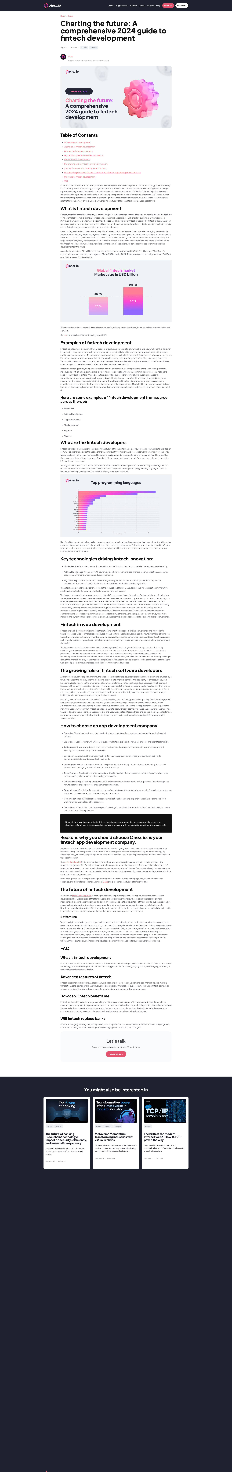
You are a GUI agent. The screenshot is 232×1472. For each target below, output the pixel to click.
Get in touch (181, 5)
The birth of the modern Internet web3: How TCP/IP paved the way (162, 1136)
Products (108, 1126)
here (66, 335)
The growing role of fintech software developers (86, 164)
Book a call (168, 5)
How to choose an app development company (85, 168)
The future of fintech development (79, 176)
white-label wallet (72, 862)
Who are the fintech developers (78, 151)
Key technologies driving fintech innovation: (84, 155)
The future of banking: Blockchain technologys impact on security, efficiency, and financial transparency (66, 1138)
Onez (70, 56)
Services (93, 48)
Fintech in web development (77, 159)
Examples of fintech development (79, 146)
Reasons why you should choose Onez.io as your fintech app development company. (102, 172)
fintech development (81, 895)
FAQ (66, 181)
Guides (84, 48)
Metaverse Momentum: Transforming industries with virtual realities (114, 1136)
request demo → (116, 1054)
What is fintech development (77, 142)
